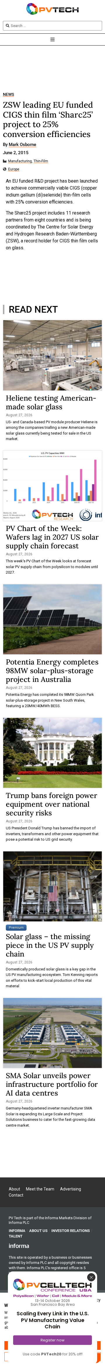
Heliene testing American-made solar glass (51, 402)
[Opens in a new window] (19, 1245)
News (8, 94)
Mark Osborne (22, 145)
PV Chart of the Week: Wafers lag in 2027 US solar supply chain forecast (52, 537)
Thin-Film (41, 161)
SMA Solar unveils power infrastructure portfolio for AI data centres (52, 1084)
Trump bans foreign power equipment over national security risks (51, 804)
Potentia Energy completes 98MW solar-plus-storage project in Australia (52, 670)
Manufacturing (20, 161)
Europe (13, 169)
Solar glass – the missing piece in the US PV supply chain (50, 945)
